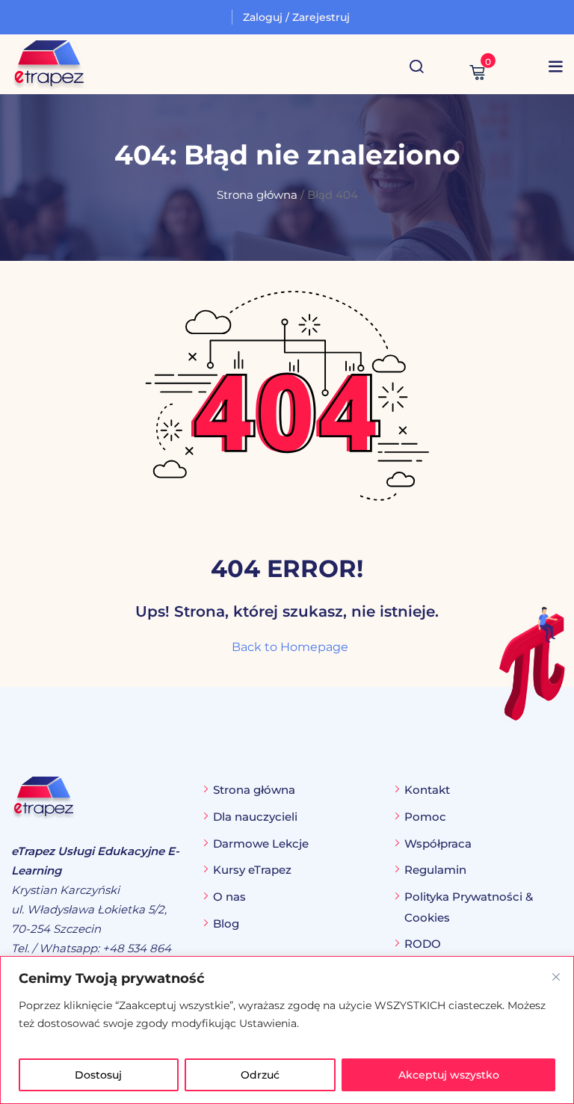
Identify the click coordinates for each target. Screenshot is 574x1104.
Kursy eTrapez (252, 870)
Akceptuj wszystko (448, 1075)
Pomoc (425, 817)
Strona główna (257, 195)
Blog (226, 923)
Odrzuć (260, 1075)
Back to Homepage (290, 647)
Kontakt (427, 790)
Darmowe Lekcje (261, 843)
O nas (229, 896)
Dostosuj (98, 1075)
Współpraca (438, 843)
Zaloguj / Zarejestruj (296, 17)
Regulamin (435, 870)
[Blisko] (556, 976)
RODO (422, 944)
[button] (555, 66)
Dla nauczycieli (255, 817)
